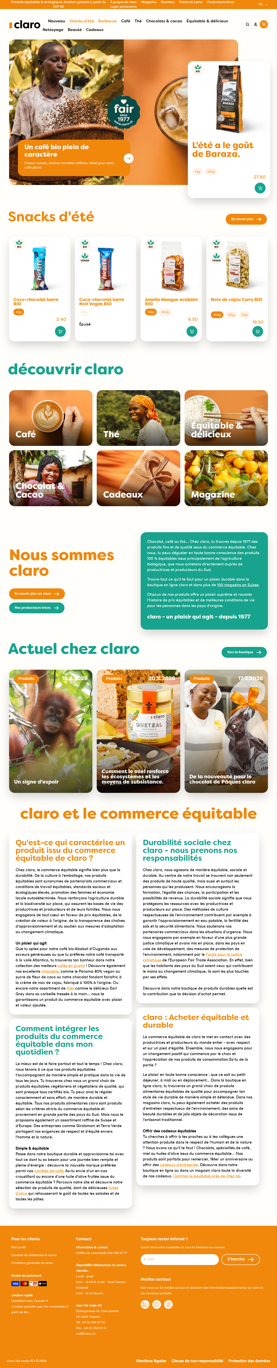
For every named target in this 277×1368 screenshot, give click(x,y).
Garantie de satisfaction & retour (34, 1255)
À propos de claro (123, 2)
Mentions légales (151, 1360)
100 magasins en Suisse (238, 585)
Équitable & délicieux (207, 21)
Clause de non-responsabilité (197, 1360)
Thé (138, 21)
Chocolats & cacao (164, 21)
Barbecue (107, 21)
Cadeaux (95, 30)
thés (70, 988)
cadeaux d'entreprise (179, 1164)
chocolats (49, 971)
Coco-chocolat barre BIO (35, 302)
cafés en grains (71, 965)
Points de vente (190, 2)
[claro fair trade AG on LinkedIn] (145, 1307)
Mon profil (18, 1247)
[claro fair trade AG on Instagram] (156, 1307)
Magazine (149, 2)
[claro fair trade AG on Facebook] (168, 1307)
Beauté (75, 30)
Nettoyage (53, 30)
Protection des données (249, 1360)
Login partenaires (123, 6)
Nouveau (56, 21)
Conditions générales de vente (32, 1263)
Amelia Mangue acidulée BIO (171, 302)
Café (125, 21)
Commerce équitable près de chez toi (206, 1176)
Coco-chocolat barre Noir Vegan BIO (101, 302)
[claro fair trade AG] (24, 24)
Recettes (167, 2)
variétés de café (48, 1170)
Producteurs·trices (220, 2)
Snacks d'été (81, 21)
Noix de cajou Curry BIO (236, 300)
